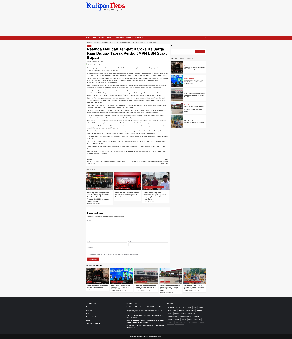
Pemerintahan (191, 78)
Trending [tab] (189, 58)
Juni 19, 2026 (95, 203)
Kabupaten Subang (190, 310)
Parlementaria (119, 38)
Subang (202, 322)
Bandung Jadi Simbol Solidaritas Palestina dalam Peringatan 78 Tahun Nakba (127, 195)
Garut (169, 310)
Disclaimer (89, 310)
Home (88, 38)
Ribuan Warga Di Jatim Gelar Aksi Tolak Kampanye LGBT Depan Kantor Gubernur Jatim (194, 122)
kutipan (89, 61)
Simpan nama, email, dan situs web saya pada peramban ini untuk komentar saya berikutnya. (115, 254)
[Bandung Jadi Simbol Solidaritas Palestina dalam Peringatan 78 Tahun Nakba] (127, 181)
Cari (172, 46)
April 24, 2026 (151, 201)
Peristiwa (98, 188)
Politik (109, 38)
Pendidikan (101, 38)
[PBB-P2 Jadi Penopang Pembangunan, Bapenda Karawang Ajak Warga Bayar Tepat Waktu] (177, 94)
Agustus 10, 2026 (193, 290)
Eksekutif (201, 307)
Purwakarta (186, 65)
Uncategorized (195, 119)
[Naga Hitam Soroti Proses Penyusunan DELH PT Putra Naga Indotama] (177, 67)
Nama (89, 241)
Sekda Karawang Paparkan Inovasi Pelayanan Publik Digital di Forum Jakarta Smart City (193, 81)
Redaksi (88, 320)
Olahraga (183, 313)
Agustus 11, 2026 (169, 292)
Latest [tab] (174, 58)
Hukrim (93, 38)
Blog (87, 306)
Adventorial (130, 38)
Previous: (106, 161)
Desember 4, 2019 (97, 61)
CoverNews (151, 336)
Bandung (117, 188)
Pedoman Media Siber (92, 316)
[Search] (205, 37)
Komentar (90, 220)
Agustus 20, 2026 (120, 290)
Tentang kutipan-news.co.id (93, 323)
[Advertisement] (146, 24)
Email (130, 241)
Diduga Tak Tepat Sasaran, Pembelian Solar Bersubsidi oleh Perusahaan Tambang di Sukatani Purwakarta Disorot (145, 321)
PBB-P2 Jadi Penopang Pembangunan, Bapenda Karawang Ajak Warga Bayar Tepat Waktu (194, 95)
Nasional (122, 188)
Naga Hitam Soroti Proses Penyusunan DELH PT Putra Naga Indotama (144, 306)
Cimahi (194, 307)
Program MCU (197, 319)
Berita (88, 188)
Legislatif (170, 313)
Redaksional (139, 38)
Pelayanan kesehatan (172, 316)
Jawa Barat (181, 310)
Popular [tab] (181, 58)
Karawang (93, 188)
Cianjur (189, 307)
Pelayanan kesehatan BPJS (185, 316)
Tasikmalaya (170, 325)
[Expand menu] (112, 38)
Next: (149, 161)
